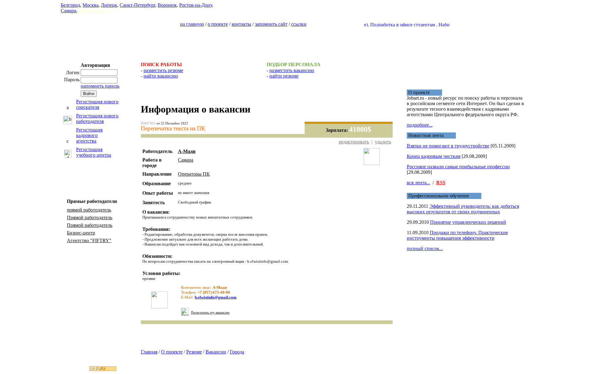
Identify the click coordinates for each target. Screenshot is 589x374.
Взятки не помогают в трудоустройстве (448, 145)
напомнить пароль (100, 86)
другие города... (95, 10)
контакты (241, 24)
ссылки (298, 24)
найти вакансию (161, 75)
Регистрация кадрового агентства (89, 135)
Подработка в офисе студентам (397, 24)
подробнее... (420, 125)
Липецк (109, 5)
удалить (383, 141)
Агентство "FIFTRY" (89, 240)
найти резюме (283, 75)
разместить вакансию (291, 70)
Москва (90, 5)
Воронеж (167, 5)
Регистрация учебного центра (93, 152)
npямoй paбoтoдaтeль (89, 209)
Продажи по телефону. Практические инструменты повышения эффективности (457, 235)
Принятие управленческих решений (468, 222)
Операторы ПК (194, 174)
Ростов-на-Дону (195, 5)
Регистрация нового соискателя (97, 104)
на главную (192, 24)
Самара (68, 10)
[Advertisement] (294, 41)
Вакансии (216, 351)
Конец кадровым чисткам (433, 156)
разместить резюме (163, 70)
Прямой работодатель (89, 217)
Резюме (194, 351)
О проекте (172, 351)
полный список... (425, 248)
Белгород (70, 5)
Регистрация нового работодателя (97, 118)
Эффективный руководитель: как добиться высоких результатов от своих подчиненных (463, 209)
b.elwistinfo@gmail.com (216, 297)
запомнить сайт (271, 24)
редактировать (354, 141)
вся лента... (418, 182)
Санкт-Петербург (137, 5)
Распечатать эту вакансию (210, 312)
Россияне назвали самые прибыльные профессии (458, 166)
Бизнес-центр (81, 232)
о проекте (218, 24)
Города (237, 351)
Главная (149, 351)
